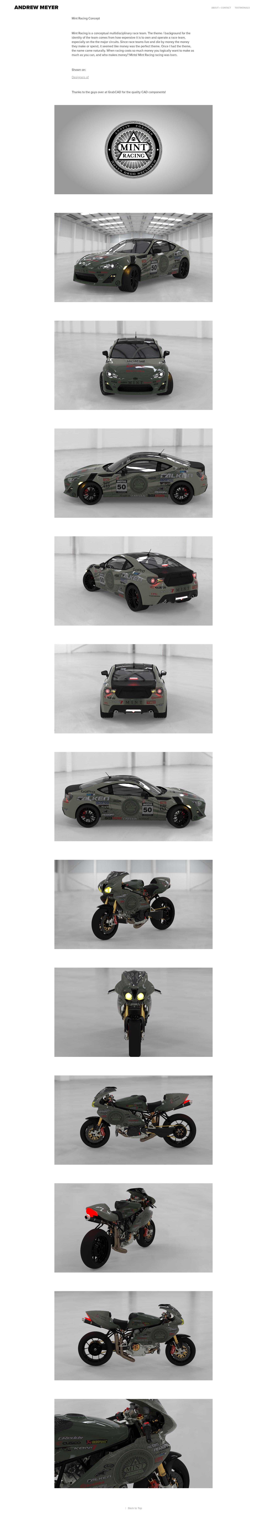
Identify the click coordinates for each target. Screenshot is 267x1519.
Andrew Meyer (36, 7)
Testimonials (242, 7)
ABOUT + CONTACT (221, 7)
